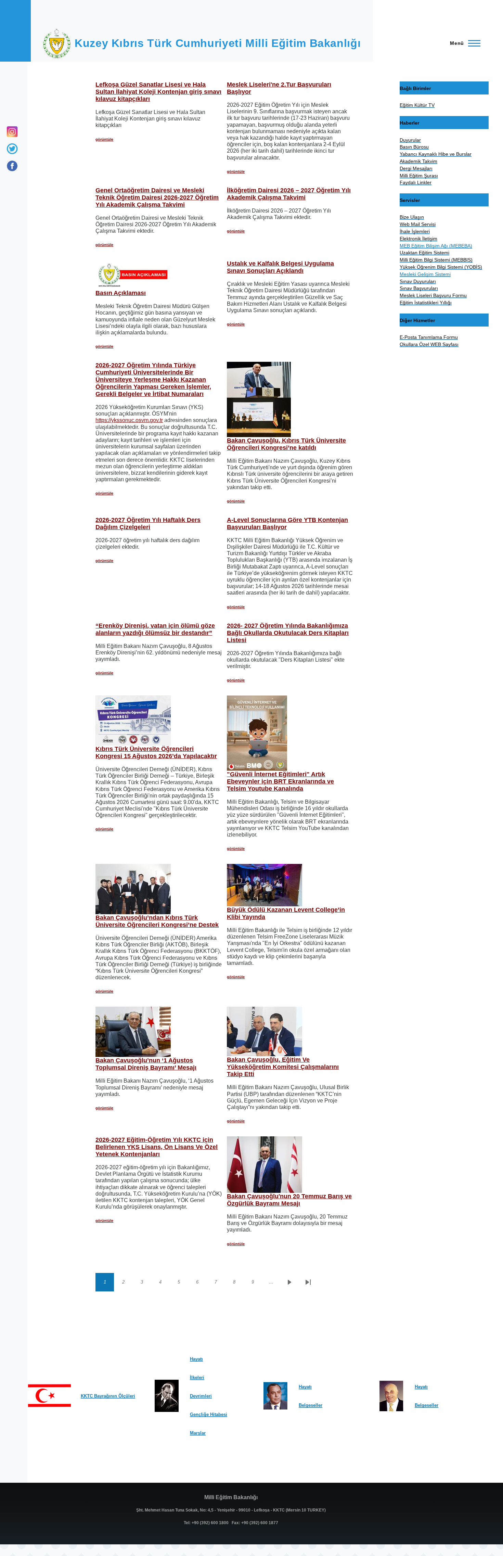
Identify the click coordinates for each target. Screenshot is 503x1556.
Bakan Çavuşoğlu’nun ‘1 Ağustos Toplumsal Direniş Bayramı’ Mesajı (145, 1064)
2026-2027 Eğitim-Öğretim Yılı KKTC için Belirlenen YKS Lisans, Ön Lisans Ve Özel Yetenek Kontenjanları (156, 1147)
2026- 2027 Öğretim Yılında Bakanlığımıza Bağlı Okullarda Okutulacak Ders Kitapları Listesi (288, 632)
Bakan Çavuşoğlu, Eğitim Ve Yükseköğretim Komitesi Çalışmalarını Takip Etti (283, 1066)
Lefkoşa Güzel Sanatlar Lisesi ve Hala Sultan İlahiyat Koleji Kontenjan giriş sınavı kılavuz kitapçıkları (158, 91)
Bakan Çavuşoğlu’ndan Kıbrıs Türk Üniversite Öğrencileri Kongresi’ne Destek (157, 921)
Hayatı (196, 1359)
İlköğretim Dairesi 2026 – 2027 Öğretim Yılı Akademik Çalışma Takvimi (289, 194)
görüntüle (104, 139)
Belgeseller (310, 1405)
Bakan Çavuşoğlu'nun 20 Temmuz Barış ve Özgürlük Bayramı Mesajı (289, 1200)
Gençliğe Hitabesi (208, 1414)
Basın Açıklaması (120, 293)
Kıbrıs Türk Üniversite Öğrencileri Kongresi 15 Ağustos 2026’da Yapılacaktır (156, 752)
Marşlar (198, 1433)
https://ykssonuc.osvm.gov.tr (129, 420)
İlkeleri (197, 1377)
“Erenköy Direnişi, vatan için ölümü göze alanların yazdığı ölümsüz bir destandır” (155, 629)
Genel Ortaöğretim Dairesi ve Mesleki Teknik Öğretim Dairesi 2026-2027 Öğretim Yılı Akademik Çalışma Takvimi (157, 197)
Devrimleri (201, 1396)
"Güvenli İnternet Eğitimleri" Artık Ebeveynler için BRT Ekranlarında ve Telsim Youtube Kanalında (280, 781)
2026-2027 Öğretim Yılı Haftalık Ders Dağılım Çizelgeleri (148, 523)
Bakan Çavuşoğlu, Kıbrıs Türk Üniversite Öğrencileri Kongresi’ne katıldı (286, 444)
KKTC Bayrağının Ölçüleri (108, 1396)
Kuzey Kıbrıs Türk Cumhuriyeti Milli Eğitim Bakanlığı (218, 43)
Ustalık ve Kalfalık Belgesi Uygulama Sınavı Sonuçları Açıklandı (280, 267)
